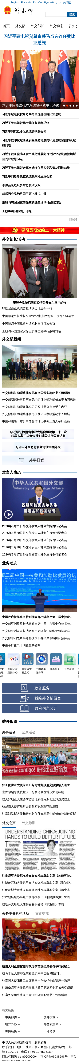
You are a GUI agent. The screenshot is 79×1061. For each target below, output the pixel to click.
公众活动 (28, 732)
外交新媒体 (51, 1024)
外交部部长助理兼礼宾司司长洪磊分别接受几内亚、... (37, 407)
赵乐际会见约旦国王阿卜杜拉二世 (24, 193)
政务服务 (42, 688)
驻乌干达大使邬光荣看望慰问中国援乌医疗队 (31, 973)
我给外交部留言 (48, 698)
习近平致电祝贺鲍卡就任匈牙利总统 (39, 36)
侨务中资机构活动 (15, 913)
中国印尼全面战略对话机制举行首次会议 (28, 323)
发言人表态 (11, 472)
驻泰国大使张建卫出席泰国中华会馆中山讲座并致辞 (36, 980)
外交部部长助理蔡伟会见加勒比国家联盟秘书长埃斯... (37, 414)
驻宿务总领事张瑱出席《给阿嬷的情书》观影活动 (34, 995)
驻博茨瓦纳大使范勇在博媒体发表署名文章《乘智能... (37, 882)
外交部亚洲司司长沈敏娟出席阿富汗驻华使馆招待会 (36, 631)
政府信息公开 (46, 708)
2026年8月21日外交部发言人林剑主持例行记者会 (34, 526)
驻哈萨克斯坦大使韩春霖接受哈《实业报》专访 (33, 904)
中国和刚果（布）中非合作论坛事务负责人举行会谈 (36, 421)
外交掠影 (28, 823)
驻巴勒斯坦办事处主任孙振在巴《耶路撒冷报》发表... (37, 897)
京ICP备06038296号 (54, 1056)
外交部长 (37, 26)
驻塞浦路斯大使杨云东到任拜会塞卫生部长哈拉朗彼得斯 (39, 813)
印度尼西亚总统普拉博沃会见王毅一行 (27, 308)
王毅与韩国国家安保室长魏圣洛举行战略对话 (31, 202)
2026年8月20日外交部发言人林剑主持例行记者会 (34, 533)
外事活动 (9, 732)
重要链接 (11, 1031)
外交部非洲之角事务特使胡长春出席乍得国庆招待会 (36, 638)
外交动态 (56, 26)
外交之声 (9, 823)
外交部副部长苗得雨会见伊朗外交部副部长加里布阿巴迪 (39, 399)
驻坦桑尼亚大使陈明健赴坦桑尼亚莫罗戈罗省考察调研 (37, 987)
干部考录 (49, 1031)
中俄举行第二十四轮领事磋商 (21, 645)
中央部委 (11, 1017)
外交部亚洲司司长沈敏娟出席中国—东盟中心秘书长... (37, 623)
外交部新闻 (11, 339)
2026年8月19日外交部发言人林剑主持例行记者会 (34, 540)
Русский (49, 2)
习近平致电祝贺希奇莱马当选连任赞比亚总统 (31, 114)
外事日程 (36, 460)
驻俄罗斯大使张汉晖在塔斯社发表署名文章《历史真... (37, 890)
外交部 (20, 26)
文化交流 (42, 913)
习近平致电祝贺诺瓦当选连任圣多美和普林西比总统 (36, 167)
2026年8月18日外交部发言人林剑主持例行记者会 (34, 547)
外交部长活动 (13, 239)
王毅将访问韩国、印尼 (17, 211)
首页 (6, 26)
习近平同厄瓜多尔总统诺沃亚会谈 (24, 131)
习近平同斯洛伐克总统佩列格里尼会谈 (27, 176)
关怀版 (67, 2)
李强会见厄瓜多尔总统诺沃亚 (21, 185)
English (15, 2)
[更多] (73, 219)
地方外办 (11, 1024)
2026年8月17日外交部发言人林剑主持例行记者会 (34, 554)
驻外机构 (49, 1017)
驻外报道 (9, 721)
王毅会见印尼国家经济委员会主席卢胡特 (39, 302)
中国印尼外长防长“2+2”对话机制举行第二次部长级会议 (38, 316)
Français (26, 2)
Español (37, 2)
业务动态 (9, 563)
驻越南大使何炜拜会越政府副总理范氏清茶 (30, 806)
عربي (58, 2)
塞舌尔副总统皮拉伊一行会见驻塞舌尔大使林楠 (33, 792)
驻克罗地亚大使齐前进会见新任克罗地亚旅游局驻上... (37, 799)
